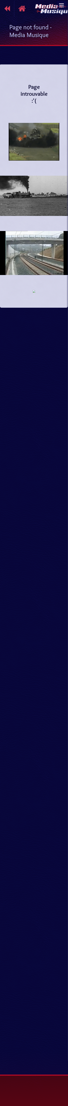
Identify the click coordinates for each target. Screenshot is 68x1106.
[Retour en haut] (62, 1062)
